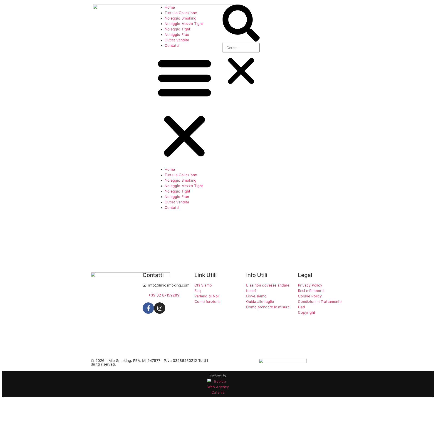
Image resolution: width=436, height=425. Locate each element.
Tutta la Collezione (181, 12)
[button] (184, 107)
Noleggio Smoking (180, 18)
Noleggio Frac (177, 34)
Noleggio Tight (177, 29)
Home (170, 7)
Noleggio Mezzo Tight (184, 23)
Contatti (172, 45)
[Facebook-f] (148, 308)
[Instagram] (159, 308)
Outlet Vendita (177, 40)
